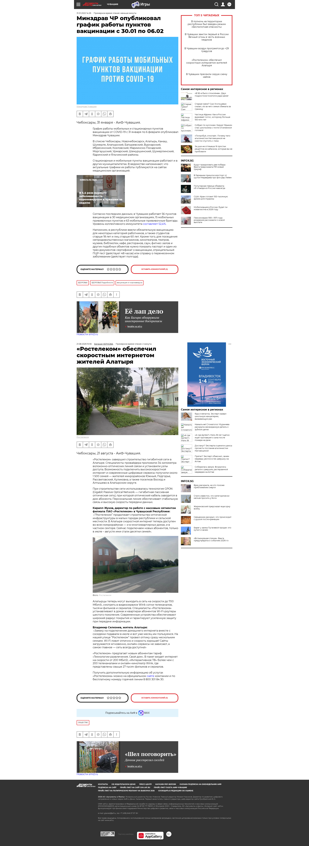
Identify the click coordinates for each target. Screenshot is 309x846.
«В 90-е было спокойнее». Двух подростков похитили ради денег (212, 94)
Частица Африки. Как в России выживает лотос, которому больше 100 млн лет (212, 117)
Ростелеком (83, 437)
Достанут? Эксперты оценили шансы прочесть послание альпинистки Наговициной (213, 448)
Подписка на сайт (107, 787)
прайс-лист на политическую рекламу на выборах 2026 (126, 791)
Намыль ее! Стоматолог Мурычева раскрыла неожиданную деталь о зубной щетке (212, 427)
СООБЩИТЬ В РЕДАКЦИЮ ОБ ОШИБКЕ (175, 791)
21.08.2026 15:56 (84, 344)
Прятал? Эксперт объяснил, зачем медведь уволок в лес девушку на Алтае (212, 459)
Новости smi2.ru (87, 334)
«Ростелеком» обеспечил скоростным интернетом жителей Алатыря (206, 63)
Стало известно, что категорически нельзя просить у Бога (211, 497)
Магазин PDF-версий (165, 784)
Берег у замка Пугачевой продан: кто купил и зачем (212, 529)
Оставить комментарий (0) (154, 269)
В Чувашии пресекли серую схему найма (206, 75)
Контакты (103, 784)
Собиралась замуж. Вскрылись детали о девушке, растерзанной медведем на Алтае (211, 469)
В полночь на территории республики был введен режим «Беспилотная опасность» (207, 24)
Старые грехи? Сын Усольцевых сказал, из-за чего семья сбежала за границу (213, 106)
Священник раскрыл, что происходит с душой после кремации (212, 518)
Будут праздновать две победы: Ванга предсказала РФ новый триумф (210, 167)
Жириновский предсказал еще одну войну (212, 507)
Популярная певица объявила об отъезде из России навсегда (209, 187)
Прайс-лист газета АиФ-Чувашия (170, 787)
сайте (151, 676)
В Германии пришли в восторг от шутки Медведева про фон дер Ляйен (213, 176)
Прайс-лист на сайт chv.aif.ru (135, 787)
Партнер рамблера (125, 834)
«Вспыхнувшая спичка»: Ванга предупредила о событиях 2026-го (211, 539)
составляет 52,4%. (154, 223)
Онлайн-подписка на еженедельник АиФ (200, 784)
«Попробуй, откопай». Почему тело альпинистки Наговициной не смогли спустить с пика (212, 138)
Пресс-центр (145, 784)
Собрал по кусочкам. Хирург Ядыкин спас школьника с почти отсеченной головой (213, 127)
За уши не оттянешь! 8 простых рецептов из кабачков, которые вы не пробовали (213, 149)
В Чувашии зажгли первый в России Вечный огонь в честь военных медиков (207, 37)
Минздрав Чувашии (87, 106)
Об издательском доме (124, 784)
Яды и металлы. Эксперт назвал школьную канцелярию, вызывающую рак (210, 416)
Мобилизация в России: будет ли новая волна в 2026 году (210, 208)
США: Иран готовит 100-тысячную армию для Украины (211, 197)
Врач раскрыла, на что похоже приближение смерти (209, 486)
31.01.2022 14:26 (84, 13)
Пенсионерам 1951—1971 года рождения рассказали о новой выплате (209, 220)
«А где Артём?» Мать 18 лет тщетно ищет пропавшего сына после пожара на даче (212, 437)
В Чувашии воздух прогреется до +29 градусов (206, 50)
